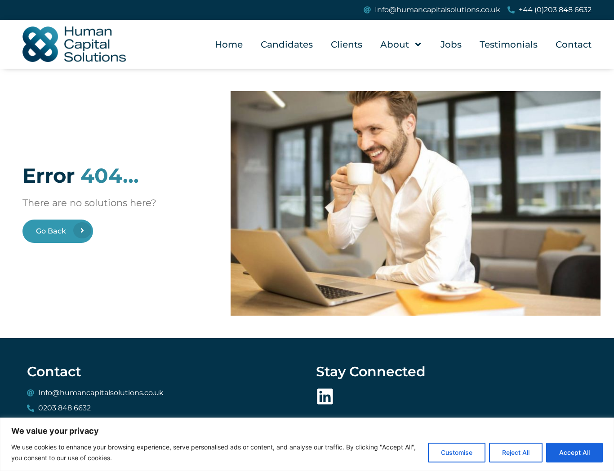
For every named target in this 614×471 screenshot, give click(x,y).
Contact (574, 44)
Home (229, 44)
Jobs (451, 44)
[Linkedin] (325, 396)
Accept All (574, 452)
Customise (456, 452)
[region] (307, 444)
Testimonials (509, 44)
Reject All (515, 452)
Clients (346, 44)
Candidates (287, 44)
